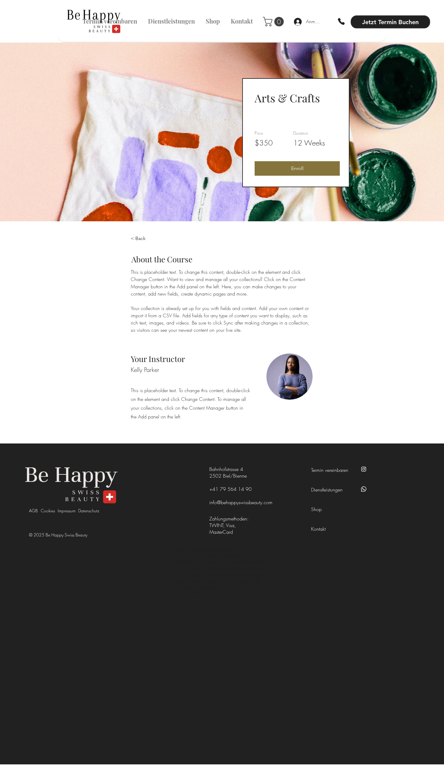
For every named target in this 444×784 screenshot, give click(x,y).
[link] (274, 21)
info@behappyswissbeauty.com (240, 502)
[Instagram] (363, 469)
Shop (316, 509)
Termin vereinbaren (329, 470)
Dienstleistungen (327, 489)
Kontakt (318, 529)
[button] (297, 168)
